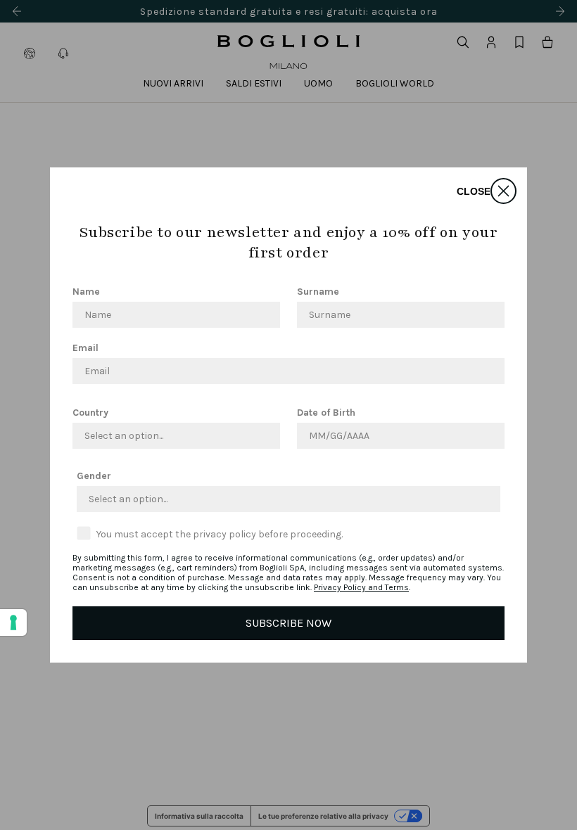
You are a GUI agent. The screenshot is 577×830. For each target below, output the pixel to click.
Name (86, 292)
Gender (94, 476)
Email (85, 348)
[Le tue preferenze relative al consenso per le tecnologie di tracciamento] (13, 622)
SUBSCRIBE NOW (288, 623)
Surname (318, 292)
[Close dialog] (503, 191)
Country (90, 413)
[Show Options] (267, 435)
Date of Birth (326, 413)
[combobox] (172, 435)
